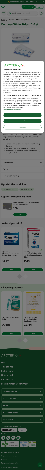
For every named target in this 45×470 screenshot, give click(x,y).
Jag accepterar (22, 115)
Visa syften (22, 127)
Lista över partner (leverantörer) (12, 109)
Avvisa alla (22, 121)
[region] (22, 97)
